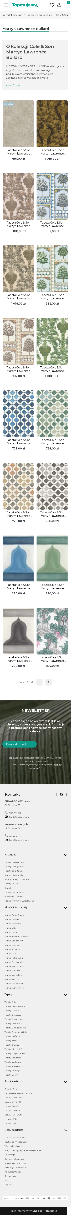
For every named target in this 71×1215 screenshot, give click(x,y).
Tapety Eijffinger (12, 1036)
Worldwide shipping (14, 1146)
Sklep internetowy (32, 1210)
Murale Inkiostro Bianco (16, 936)
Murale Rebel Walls (13, 958)
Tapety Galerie (11, 1045)
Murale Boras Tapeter (14, 915)
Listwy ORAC (11, 1123)
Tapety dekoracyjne (14, 862)
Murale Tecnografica (14, 962)
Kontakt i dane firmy (14, 1137)
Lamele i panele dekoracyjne (18, 1093)
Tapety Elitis (10, 1040)
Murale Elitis (10, 928)
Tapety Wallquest (13, 1062)
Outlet (7, 888)
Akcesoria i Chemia (13, 896)
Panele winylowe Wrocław (17, 900)
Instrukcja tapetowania (16, 1167)
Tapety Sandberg (13, 1057)
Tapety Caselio (11, 1010)
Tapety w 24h (11, 883)
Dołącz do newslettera (19, 744)
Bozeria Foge (10, 1089)
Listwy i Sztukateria (14, 892)
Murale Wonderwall (14, 987)
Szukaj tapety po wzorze (16, 879)
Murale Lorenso (11, 945)
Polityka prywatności (15, 1163)
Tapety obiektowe (13, 870)
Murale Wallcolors (13, 975)
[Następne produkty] (39, 682)
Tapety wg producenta (39, 15)
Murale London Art (13, 940)
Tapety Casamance (14, 1019)
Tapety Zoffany (12, 1070)
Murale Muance (12, 949)
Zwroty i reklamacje (14, 1159)
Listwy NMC (10, 1119)
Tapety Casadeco (12, 1015)
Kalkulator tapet (12, 1171)
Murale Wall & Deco (13, 966)
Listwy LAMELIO (12, 1110)
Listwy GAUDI (11, 1106)
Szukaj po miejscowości (16, 1141)
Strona (21, 682)
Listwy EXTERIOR (13, 1102)
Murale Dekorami (13, 923)
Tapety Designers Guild (15, 1032)
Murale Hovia (10, 932)
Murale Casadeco (12, 919)
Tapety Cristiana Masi (15, 1027)
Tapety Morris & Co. (14, 1049)
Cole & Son (62, 15)
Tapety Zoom (11, 1075)
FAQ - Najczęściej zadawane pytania (22, 1150)
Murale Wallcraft (12, 979)
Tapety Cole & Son (13, 1023)
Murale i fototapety (13, 875)
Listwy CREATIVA (13, 1097)
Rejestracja (9, 1154)
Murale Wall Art (12, 970)
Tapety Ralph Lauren (15, 1053)
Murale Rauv (10, 953)
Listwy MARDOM (13, 1114)
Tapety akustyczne (13, 866)
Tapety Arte (10, 1002)
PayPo (7, 1184)
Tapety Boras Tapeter (15, 1006)
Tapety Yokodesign (13, 1066)
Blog (6, 1180)
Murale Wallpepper (13, 983)
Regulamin (45, 757)
